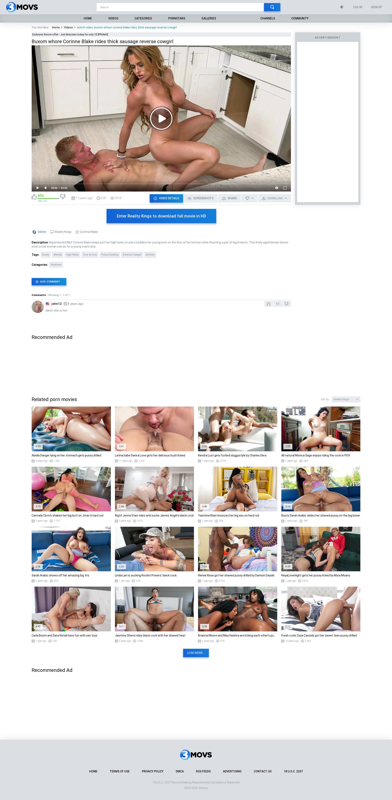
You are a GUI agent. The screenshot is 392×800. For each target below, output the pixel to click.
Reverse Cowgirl (132, 254)
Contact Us (263, 771)
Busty (45, 254)
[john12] (38, 307)
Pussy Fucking (109, 254)
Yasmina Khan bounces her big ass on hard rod (228, 515)
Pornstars (176, 18)
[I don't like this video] (62, 198)
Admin (42, 231)
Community (299, 18)
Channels (267, 18)
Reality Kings (63, 231)
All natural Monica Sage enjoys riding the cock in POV (315, 455)
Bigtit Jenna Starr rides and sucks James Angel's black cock (154, 515)
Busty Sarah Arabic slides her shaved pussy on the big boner (320, 515)
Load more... (196, 652)
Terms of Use (120, 771)
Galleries (209, 18)
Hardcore (56, 264)
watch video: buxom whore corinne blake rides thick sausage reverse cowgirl (127, 27)
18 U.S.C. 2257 (293, 771)
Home (88, 18)
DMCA (180, 771)
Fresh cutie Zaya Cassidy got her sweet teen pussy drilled (319, 635)
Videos (113, 18)
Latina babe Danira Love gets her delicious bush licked (150, 455)
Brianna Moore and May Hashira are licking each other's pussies (237, 635)
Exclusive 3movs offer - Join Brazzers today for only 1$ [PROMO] (70, 34)
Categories (143, 18)
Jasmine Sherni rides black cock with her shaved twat (150, 635)
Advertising (232, 771)
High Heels (72, 254)
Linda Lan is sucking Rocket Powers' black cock (146, 575)
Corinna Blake (89, 231)
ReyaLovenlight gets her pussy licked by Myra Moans (315, 575)
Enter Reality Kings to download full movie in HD (161, 216)
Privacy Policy (153, 771)
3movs (203, 788)
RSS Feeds (203, 771)
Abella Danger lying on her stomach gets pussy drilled (66, 455)
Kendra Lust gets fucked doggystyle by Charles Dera (232, 455)
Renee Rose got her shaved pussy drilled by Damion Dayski (236, 575)
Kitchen (150, 254)
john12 (57, 304)
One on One (90, 254)
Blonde (58, 254)
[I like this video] (34, 198)
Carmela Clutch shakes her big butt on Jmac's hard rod (67, 515)
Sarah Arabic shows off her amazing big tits (60, 575)
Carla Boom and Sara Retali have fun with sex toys (64, 635)
